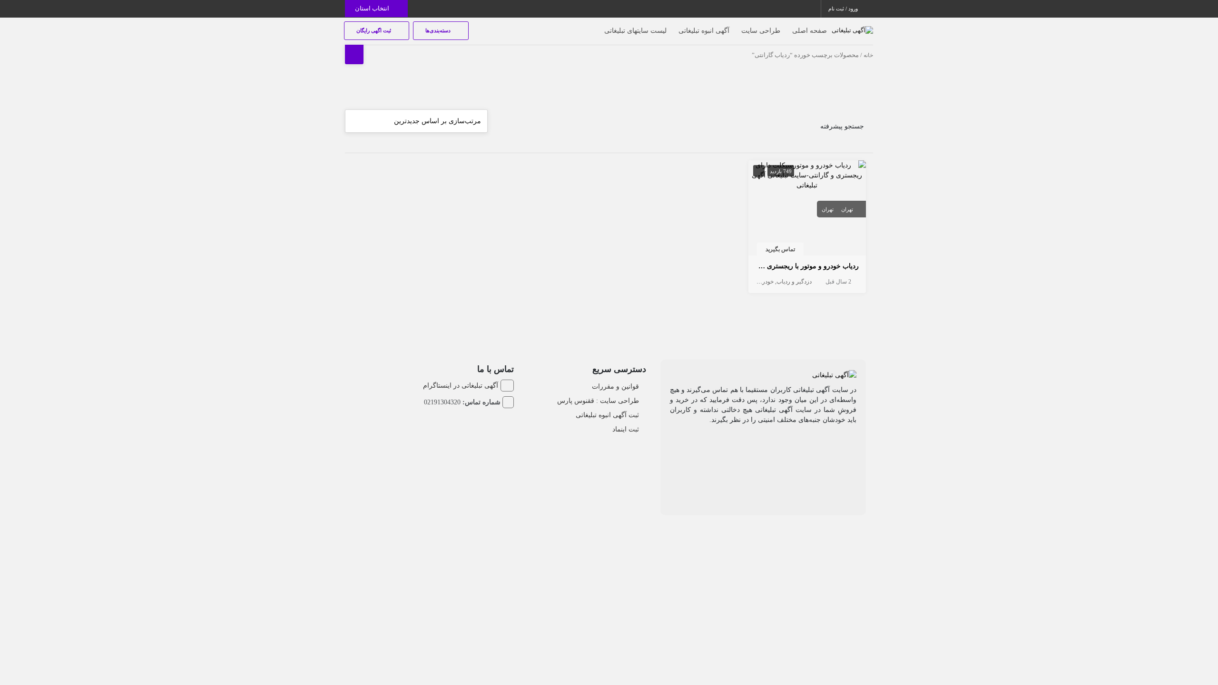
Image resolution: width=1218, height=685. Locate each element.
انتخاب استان (373, 8)
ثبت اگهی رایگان (374, 30)
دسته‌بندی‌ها (438, 30)
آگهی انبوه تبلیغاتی (703, 30)
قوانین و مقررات (615, 386)
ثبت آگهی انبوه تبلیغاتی (607, 415)
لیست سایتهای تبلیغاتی (635, 30)
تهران (847, 209)
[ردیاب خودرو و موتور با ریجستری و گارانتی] (807, 174)
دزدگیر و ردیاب (794, 281)
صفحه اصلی (809, 30)
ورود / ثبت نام (843, 8)
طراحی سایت (760, 30)
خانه (868, 55)
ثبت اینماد (625, 429)
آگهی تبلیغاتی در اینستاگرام (460, 385)
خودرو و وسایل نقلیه (750, 281)
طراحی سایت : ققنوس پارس (598, 400)
